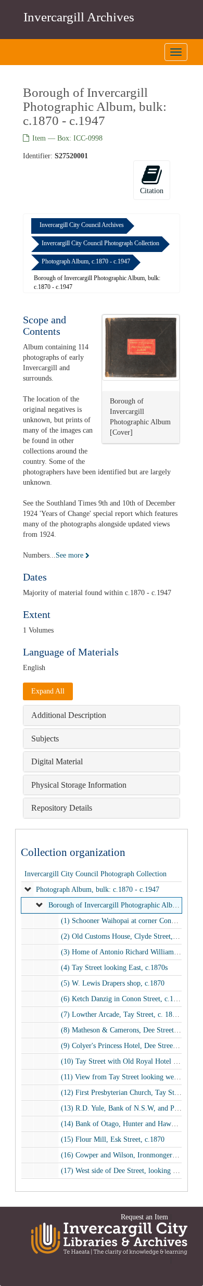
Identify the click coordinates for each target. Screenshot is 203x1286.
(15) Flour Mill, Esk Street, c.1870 (112, 1139)
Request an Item (144, 1217)
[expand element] (28, 890)
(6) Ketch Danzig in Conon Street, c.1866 (122, 999)
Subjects (45, 738)
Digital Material (57, 761)
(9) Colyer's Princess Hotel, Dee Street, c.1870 (130, 1046)
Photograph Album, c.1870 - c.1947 (86, 261)
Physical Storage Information (78, 784)
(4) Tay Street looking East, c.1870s (114, 968)
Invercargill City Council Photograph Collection (100, 243)
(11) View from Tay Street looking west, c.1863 (131, 1077)
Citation (151, 191)
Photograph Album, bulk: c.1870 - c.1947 (97, 889)
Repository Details (61, 807)
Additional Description (68, 715)
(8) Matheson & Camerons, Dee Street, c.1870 (129, 1030)
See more (70, 555)
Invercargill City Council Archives (82, 225)
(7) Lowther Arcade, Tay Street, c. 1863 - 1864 (131, 1014)
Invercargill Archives (78, 17)
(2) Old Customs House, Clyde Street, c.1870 (128, 936)
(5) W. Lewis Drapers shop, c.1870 (112, 983)
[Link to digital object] (141, 347)
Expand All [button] (48, 691)
